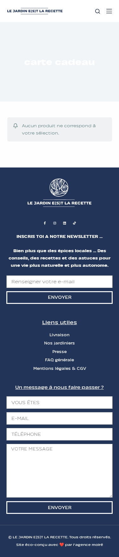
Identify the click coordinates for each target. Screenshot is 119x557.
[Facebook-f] (44, 223)
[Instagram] (54, 223)
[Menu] (109, 11)
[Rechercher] (97, 11)
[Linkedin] (64, 223)
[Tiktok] (74, 223)
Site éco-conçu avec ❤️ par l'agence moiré (59, 544)
